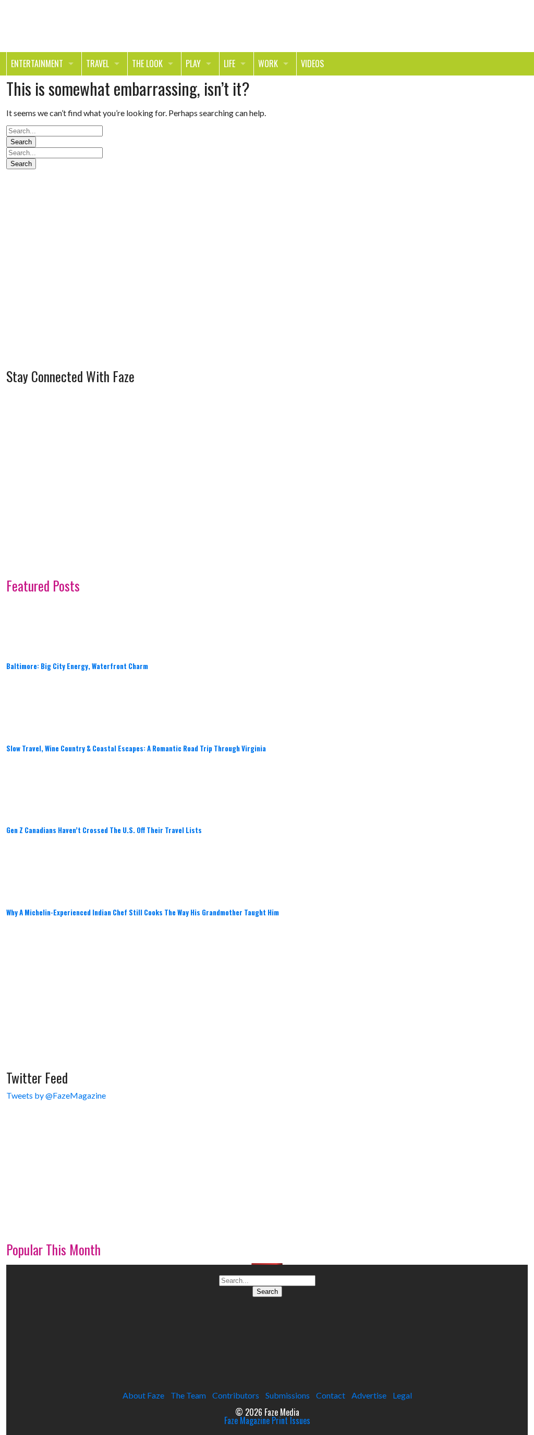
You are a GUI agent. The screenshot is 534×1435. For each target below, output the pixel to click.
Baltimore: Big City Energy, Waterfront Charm (77, 666)
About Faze (143, 1395)
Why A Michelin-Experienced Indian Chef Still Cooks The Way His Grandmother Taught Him (142, 912)
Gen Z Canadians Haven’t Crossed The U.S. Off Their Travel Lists (104, 830)
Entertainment (37, 63)
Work (268, 63)
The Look (147, 63)
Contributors (235, 1395)
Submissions (287, 1395)
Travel (97, 63)
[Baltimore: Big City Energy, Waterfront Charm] (32, 624)
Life (229, 63)
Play (193, 63)
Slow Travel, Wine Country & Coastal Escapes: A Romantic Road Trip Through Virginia (136, 748)
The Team (188, 1395)
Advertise (368, 1395)
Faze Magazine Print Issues (267, 1420)
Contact (330, 1395)
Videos (312, 63)
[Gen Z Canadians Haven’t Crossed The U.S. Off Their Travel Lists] (32, 788)
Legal (402, 1395)
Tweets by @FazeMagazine (56, 1095)
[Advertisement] (84, 294)
